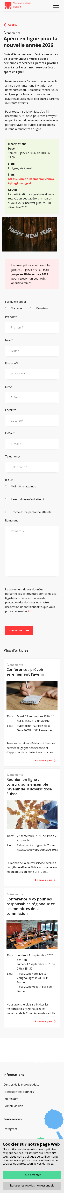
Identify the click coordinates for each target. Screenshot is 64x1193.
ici (29, 611)
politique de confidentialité (42, 1156)
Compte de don (13, 1106)
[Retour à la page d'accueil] (18, 5)
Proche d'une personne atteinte (31, 512)
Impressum (11, 1099)
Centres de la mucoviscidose (21, 1084)
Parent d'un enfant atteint (27, 499)
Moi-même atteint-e (23, 486)
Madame (16, 308)
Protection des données (19, 1092)
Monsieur (41, 308)
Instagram (10, 1129)
